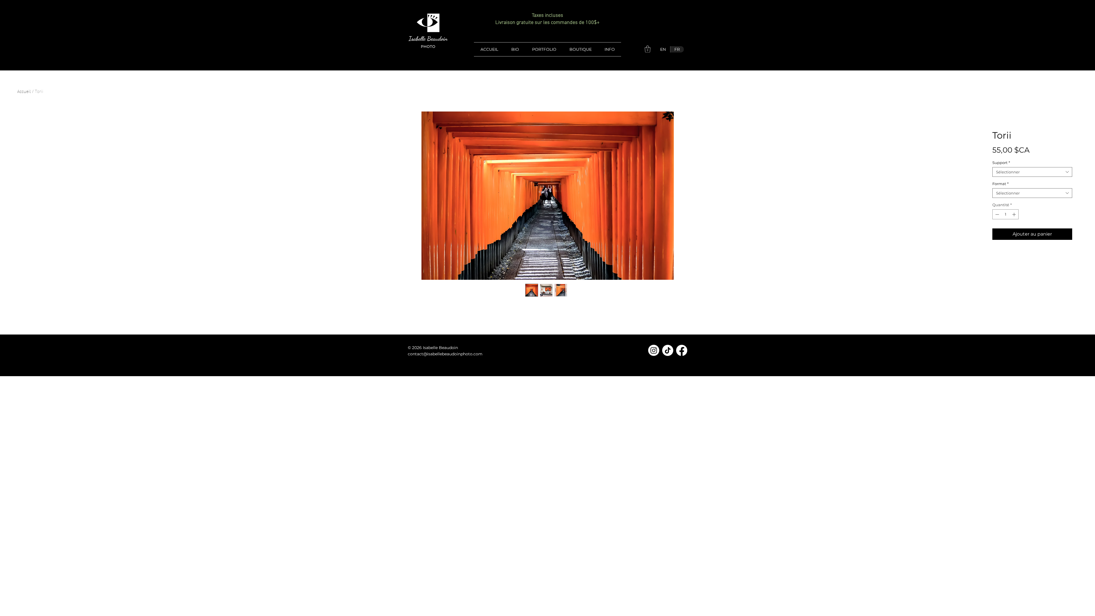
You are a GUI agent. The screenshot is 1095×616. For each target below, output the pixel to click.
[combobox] (1032, 172)
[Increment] (1014, 214)
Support (1001, 162)
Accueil (24, 91)
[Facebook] (681, 350)
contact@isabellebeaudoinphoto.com (445, 353)
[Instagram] (653, 350)
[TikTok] (667, 350)
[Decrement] (996, 214)
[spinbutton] (1005, 214)
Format (1000, 183)
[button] (647, 49)
